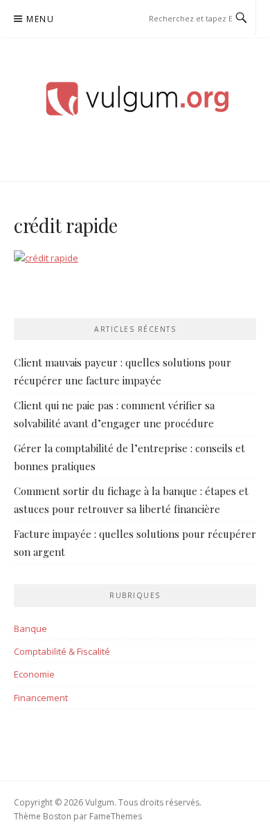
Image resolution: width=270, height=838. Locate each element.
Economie (34, 674)
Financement (41, 697)
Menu (40, 19)
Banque (30, 628)
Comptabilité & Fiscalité (62, 651)
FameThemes (115, 816)
